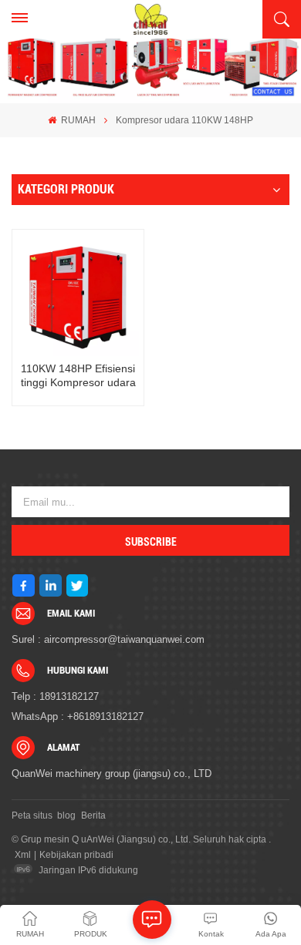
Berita (93, 815)
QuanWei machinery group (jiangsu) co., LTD (111, 773)
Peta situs (32, 815)
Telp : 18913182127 (55, 696)
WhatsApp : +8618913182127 (78, 716)
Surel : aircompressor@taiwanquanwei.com (108, 639)
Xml (23, 854)
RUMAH (77, 120)
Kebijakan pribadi (76, 854)
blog (66, 815)
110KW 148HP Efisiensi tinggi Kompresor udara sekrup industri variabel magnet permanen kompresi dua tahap (78, 375)
